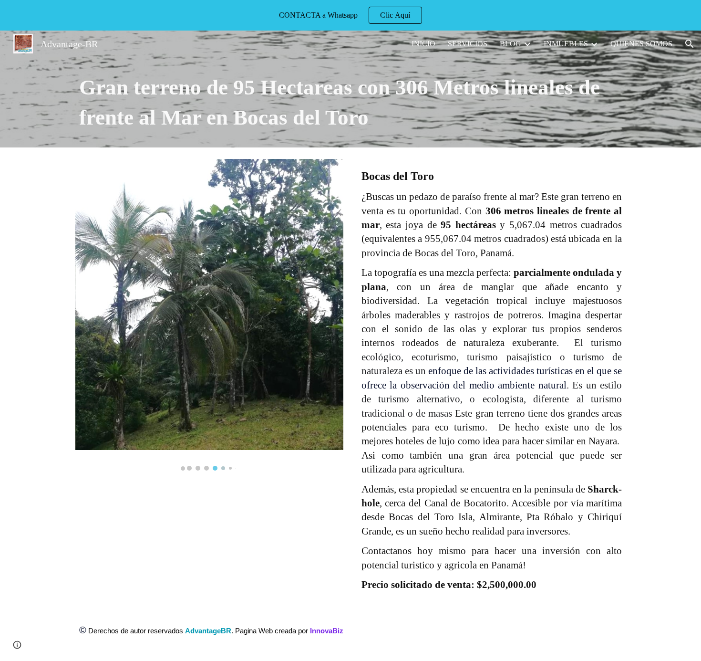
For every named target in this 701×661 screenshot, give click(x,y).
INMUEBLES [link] (566, 44)
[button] (689, 43)
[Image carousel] (209, 315)
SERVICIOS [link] (467, 44)
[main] (350, 102)
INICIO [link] (423, 44)
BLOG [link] (510, 44)
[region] (350, 15)
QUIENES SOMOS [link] (641, 44)
